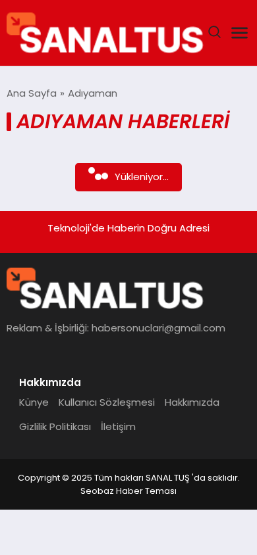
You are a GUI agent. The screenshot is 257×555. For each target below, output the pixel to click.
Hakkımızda (192, 402)
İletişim (118, 426)
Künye (34, 402)
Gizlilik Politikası (55, 426)
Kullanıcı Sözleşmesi (107, 402)
